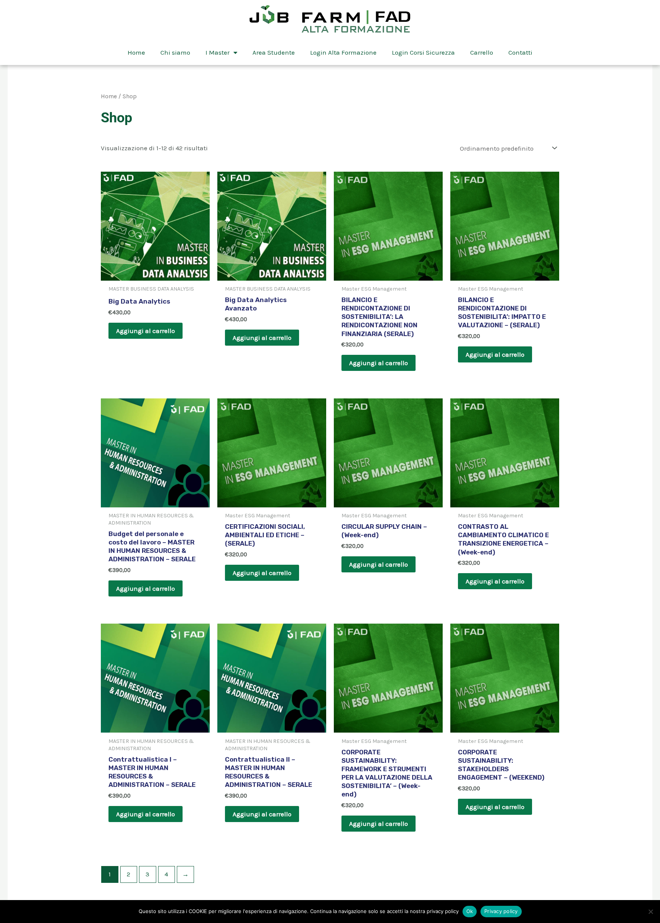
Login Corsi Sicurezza (423, 52)
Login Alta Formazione (343, 52)
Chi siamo (175, 52)
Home (136, 52)
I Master (217, 52)
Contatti (520, 52)
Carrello (481, 52)
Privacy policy (501, 911)
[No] (650, 911)
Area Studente (273, 52)
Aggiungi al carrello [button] (145, 331)
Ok (469, 911)
